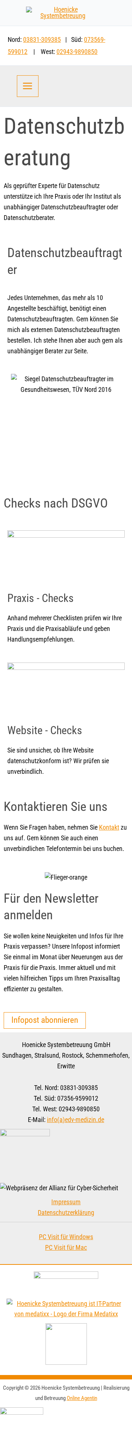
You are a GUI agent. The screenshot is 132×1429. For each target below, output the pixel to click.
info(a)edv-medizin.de (75, 1119)
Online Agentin (82, 1398)
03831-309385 (42, 39)
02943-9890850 (77, 51)
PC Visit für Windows (66, 1237)
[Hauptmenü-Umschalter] (27, 86)
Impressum (66, 1202)
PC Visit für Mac (66, 1247)
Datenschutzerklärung (66, 1212)
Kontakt (109, 827)
